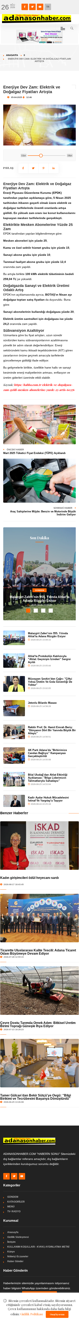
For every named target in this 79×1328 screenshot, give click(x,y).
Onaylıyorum (57, 1314)
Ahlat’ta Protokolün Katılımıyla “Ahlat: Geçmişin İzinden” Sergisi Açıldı (49, 659)
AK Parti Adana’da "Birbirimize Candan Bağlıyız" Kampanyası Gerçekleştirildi (47, 753)
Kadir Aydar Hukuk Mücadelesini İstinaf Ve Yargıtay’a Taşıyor (48, 799)
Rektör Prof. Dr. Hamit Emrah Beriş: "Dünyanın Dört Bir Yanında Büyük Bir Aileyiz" (52, 730)
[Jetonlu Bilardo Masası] (14, 708)
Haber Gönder (15, 1261)
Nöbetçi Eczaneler (17, 1256)
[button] (28, 611)
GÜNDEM (39, 590)
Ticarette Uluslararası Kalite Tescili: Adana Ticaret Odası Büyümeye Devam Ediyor (38, 952)
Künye (11, 1251)
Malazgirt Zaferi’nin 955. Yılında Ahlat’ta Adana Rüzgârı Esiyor (39, 598)
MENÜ (11, 1206)
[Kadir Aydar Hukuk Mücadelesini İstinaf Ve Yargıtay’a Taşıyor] (14, 801)
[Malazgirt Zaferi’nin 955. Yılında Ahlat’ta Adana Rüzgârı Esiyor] (14, 638)
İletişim (11, 1242)
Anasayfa (12, 55)
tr (47, 6)
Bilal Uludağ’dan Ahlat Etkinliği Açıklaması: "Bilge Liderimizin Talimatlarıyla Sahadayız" (47, 777)
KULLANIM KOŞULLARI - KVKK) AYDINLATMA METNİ (38, 1246)
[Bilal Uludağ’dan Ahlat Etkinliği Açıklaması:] (14, 779)
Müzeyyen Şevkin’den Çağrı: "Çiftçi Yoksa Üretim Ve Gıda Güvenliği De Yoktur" (50, 681)
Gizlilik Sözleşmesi (18, 1237)
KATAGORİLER (16, 1201)
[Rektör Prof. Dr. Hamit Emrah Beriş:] (14, 732)
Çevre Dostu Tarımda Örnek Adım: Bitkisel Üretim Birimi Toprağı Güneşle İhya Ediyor (38, 1024)
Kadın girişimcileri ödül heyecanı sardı (29, 877)
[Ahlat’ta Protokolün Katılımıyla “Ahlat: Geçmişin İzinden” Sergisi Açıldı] (14, 660)
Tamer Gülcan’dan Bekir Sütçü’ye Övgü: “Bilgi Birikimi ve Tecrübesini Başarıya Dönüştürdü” (35, 1097)
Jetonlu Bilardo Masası (42, 702)
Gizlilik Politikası (31, 1314)
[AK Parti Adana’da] (14, 755)
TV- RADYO (13, 1211)
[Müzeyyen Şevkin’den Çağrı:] (14, 684)
